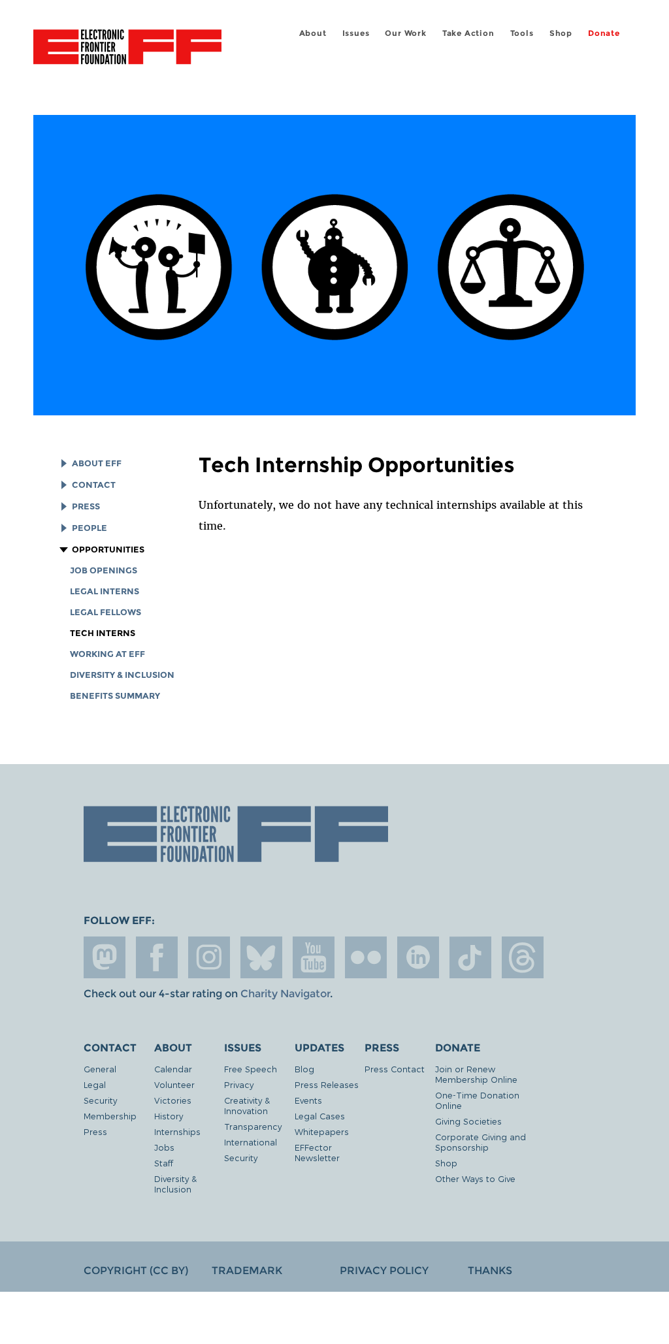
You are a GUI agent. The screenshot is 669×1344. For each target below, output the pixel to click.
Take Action (468, 33)
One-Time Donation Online (477, 1100)
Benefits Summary (115, 696)
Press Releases (327, 1084)
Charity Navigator (285, 993)
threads (523, 957)
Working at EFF (107, 654)
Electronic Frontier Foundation (127, 49)
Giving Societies (468, 1121)
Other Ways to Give (475, 1178)
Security (100, 1100)
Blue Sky (261, 957)
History (168, 1116)
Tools (522, 33)
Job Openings (103, 570)
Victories (172, 1100)
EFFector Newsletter (317, 1152)
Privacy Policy (384, 1270)
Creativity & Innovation (247, 1105)
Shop (560, 33)
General (100, 1069)
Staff (163, 1163)
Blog (304, 1069)
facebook (157, 957)
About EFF (97, 463)
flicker (366, 957)
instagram (209, 957)
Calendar (173, 1069)
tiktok (470, 957)
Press (86, 506)
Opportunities (108, 549)
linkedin (418, 957)
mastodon (104, 957)
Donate (604, 33)
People (89, 528)
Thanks (490, 1270)
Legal (95, 1084)
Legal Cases (320, 1116)
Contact (94, 485)
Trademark (247, 1270)
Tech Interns (102, 633)
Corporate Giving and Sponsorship (480, 1142)
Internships (177, 1131)
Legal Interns (104, 591)
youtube (313, 957)
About (313, 33)
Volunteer (174, 1084)
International (250, 1142)
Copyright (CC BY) (136, 1270)
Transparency (253, 1126)
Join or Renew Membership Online (476, 1074)
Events (308, 1100)
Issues (356, 33)
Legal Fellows (105, 612)
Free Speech (250, 1069)
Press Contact (395, 1069)
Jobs (164, 1147)
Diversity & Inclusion (122, 675)
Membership (110, 1116)
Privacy (238, 1084)
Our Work (405, 33)
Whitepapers (322, 1131)
